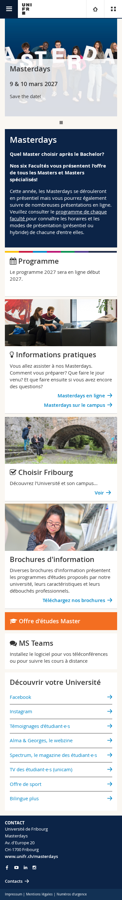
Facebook (20, 697)
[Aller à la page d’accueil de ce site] (27, 9)
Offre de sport (25, 784)
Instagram (21, 711)
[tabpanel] (61, 67)
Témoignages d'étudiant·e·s (40, 726)
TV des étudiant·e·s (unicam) (41, 769)
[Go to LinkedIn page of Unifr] (25, 867)
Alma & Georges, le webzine (41, 740)
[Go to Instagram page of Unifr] (34, 867)
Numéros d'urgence (72, 894)
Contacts (13, 881)
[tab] (61, 122)
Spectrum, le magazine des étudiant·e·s (53, 755)
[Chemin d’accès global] (95, 9)
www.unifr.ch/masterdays (31, 856)
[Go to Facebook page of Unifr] (7, 867)
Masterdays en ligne (81, 395)
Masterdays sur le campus (74, 405)
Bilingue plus (24, 798)
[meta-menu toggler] (113, 9)
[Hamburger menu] (9, 9)
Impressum (13, 894)
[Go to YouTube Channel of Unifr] (16, 867)
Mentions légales (39, 894)
